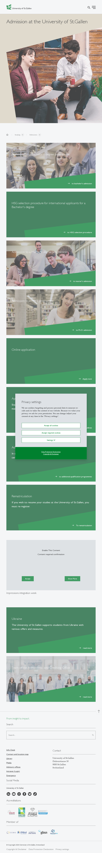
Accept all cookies (51, 425)
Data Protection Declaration (51, 452)
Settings (50, 440)
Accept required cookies (51, 433)
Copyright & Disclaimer (51, 454)
